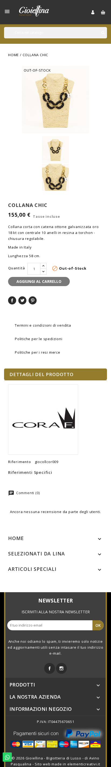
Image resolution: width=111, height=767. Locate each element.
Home (16, 538)
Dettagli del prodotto (41, 374)
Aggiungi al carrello (38, 281)
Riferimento (19, 461)
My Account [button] (96, 12)
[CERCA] (103, 32)
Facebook (49, 668)
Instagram (61, 668)
